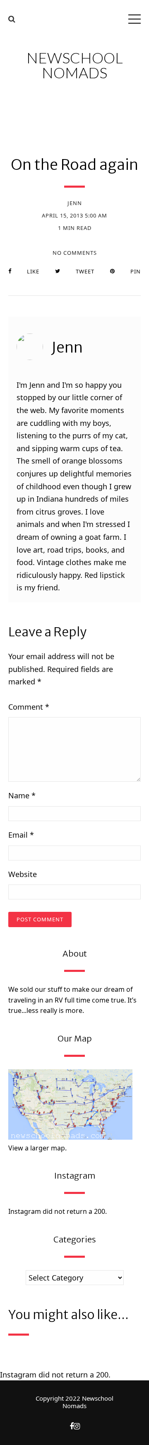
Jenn (74, 203)
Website (22, 874)
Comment (28, 707)
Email (21, 835)
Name (22, 795)
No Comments (75, 253)
